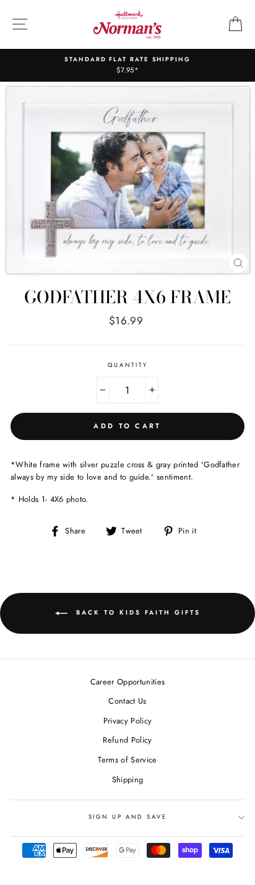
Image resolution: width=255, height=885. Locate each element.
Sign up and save (128, 817)
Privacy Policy (127, 721)
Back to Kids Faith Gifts (136, 613)
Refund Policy (127, 740)
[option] (127, 65)
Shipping (128, 779)
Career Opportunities (127, 682)
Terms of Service (127, 760)
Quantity (128, 365)
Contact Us (127, 701)
